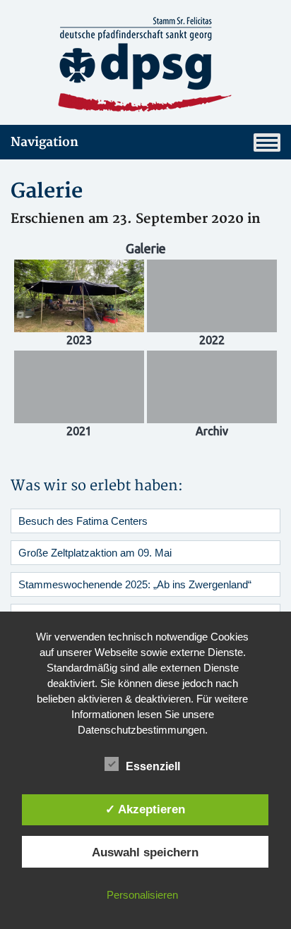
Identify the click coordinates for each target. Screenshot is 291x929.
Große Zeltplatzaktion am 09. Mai (95, 553)
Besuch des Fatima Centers (83, 521)
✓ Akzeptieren (145, 809)
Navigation (44, 142)
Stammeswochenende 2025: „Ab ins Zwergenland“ (134, 584)
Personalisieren (142, 895)
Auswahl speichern (145, 852)
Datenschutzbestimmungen (141, 730)
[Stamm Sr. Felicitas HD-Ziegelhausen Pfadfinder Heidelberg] (145, 65)
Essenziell (153, 766)
